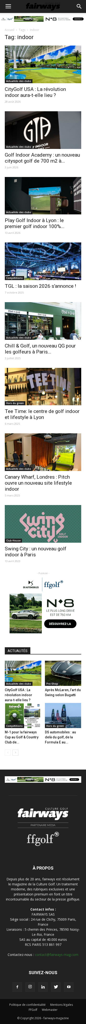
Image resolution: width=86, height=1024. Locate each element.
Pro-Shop (52, 683)
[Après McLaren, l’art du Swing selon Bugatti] (63, 673)
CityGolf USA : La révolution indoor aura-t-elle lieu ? (35, 92)
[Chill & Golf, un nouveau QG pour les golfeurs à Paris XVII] (43, 321)
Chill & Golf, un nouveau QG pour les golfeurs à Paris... (40, 349)
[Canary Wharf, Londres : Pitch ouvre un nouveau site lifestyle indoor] (43, 452)
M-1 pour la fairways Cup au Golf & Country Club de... (21, 737)
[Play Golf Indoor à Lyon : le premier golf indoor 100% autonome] (43, 196)
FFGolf (33, 1010)
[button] (79, 6)
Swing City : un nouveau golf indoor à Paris (35, 552)
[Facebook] (17, 987)
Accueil (9, 30)
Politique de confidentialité (27, 1005)
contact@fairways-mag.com (56, 954)
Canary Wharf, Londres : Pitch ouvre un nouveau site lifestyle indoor (38, 483)
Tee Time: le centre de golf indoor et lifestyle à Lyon (42, 414)
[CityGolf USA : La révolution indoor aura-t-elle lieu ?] (43, 64)
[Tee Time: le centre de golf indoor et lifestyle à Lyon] (43, 387)
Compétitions (14, 278)
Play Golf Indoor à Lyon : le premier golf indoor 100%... (34, 223)
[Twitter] (56, 987)
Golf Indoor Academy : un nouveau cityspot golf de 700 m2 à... (42, 158)
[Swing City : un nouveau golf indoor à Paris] (43, 524)
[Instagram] (30, 987)
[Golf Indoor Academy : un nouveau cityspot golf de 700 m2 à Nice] (43, 130)
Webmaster (50, 1010)
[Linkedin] (43, 987)
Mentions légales (61, 1005)
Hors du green (15, 403)
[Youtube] (69, 987)
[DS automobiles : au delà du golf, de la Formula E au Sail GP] (63, 715)
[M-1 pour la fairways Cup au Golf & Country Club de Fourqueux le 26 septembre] (23, 715)
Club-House (13, 540)
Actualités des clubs (18, 81)
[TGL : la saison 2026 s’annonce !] (43, 261)
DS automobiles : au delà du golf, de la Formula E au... (60, 737)
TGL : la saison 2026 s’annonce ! (40, 286)
